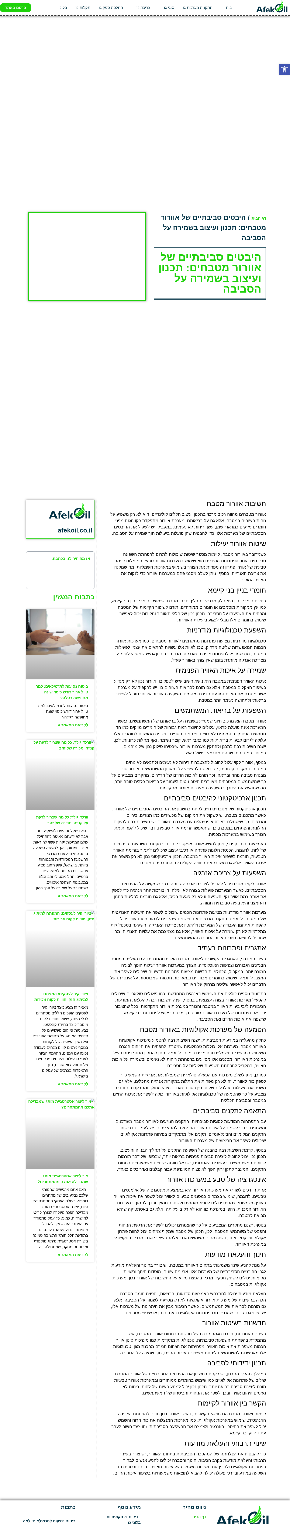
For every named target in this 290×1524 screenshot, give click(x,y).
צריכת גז (143, 8)
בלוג (63, 8)
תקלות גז (83, 8)
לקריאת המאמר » (73, 725)
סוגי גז (169, 8)
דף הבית (259, 218)
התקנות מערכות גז (197, 8)
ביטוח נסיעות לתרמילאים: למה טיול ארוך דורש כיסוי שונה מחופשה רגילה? (61, 692)
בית (229, 8)
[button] (284, 69)
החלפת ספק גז (111, 8)
